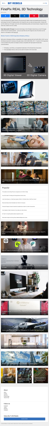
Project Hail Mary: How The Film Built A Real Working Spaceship (24, 380)
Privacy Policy (6, 396)
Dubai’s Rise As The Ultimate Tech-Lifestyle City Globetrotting (19, 363)
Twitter (5, 407)
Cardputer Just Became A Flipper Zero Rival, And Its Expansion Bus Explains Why (40, 379)
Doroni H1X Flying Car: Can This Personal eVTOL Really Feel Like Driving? (23, 330)
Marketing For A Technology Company (13, 164)
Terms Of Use (6, 397)
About (5, 392)
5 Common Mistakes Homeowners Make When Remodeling (19, 346)
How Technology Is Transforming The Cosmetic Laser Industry (19, 147)
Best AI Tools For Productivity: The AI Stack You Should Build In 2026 (21, 250)
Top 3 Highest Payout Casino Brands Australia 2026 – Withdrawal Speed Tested (8, 379)
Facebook (6, 405)
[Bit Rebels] (14, 4)
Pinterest (5, 408)
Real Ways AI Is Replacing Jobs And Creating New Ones (18, 296)
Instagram (6, 409)
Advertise (6, 395)
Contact (5, 393)
